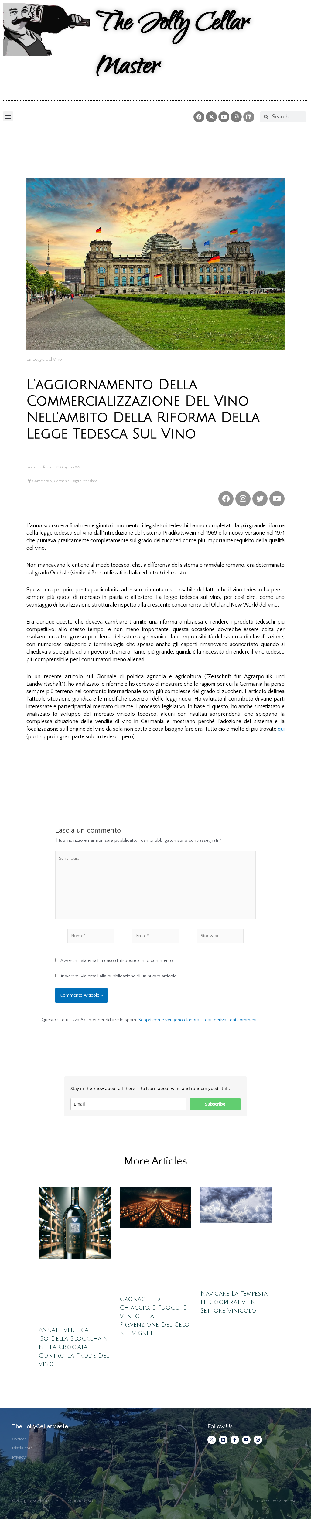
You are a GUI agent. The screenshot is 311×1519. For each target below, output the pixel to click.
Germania (62, 481)
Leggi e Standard (84, 481)
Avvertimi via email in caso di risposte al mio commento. (117, 960)
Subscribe (215, 1104)
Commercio (42, 481)
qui (281, 729)
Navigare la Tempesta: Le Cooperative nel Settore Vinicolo (234, 1302)
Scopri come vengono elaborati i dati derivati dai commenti (198, 1019)
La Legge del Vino (44, 359)
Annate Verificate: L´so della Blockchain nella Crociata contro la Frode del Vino (74, 1347)
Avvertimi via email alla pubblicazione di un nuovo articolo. (119, 976)
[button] (8, 116)
